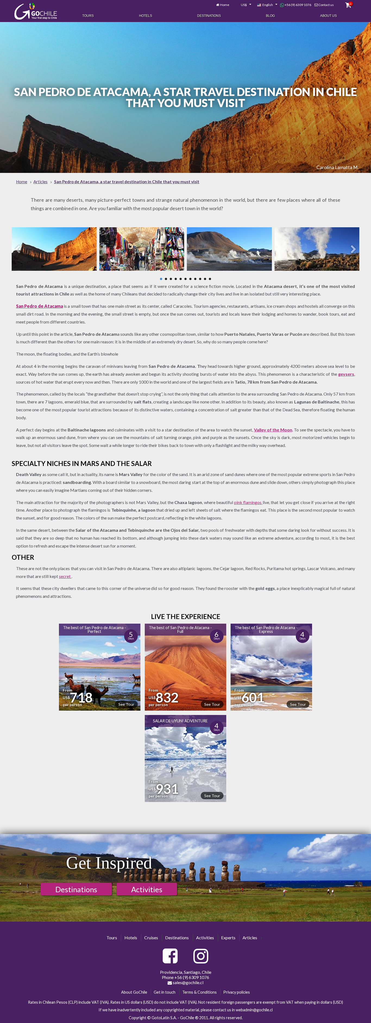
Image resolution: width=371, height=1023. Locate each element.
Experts (228, 937)
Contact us (326, 5)
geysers (346, 374)
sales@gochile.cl (187, 982)
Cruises (151, 937)
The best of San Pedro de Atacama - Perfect (94, 629)
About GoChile (134, 992)
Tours (88, 16)
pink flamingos (248, 502)
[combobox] (243, 5)
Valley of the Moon (273, 429)
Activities (146, 889)
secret (65, 576)
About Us (328, 16)
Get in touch (164, 992)
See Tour (126, 704)
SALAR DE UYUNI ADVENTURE (180, 721)
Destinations (209, 16)
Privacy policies (236, 992)
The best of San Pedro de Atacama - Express (266, 629)
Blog (270, 16)
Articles (250, 937)
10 (205, 279)
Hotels (145, 16)
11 (210, 279)
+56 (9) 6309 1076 (297, 5)
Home (224, 5)
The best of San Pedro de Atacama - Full (180, 629)
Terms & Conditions (199, 992)
